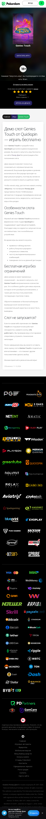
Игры (14, 117)
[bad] (14, 91)
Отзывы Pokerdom (23, 760)
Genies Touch (23, 117)
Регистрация (23, 769)
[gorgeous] (30, 91)
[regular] (22, 91)
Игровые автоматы (23, 744)
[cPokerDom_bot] (23, 736)
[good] (26, 91)
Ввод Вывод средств (23, 754)
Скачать (23, 773)
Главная (7, 117)
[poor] (18, 91)
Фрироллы (23, 747)
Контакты (23, 763)
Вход (30, 3)
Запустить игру (23, 56)
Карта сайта (24, 776)
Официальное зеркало (22, 766)
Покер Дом (16, 155)
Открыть (34, 813)
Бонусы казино (23, 757)
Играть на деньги (23, 103)
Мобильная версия (23, 750)
